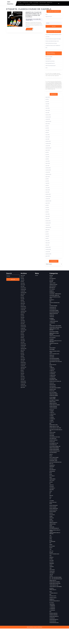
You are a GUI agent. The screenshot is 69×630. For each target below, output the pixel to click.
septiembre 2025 (48, 121)
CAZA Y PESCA (52, 480)
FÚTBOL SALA (26, 2)
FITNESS (51, 519)
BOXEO (51, 477)
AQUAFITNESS (52, 466)
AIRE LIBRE (51, 275)
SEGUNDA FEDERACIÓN (53, 406)
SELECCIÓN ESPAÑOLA (53, 452)
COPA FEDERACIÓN (53, 386)
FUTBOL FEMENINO (53, 397)
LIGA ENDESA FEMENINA (53, 305)
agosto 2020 (23, 387)
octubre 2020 (48, 251)
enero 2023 (22, 342)
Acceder (36, 275)
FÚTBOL (20, 2)
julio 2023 (47, 178)
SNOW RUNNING (52, 349)
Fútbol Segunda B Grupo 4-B (50, 63)
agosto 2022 (48, 203)
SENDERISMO (52, 563)
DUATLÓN (51, 513)
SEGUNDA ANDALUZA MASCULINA (55, 583)
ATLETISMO (35, 2)
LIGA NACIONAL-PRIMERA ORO (54, 295)
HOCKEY (51, 525)
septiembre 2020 (48, 253)
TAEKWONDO (52, 566)
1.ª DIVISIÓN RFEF (52, 369)
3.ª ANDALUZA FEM (53, 375)
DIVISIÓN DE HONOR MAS (53, 614)
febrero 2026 (48, 110)
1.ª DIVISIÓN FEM (52, 319)
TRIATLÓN (51, 574)
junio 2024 (47, 154)
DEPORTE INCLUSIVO (53, 364)
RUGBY (30, 2)
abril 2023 (47, 185)
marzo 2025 (47, 134)
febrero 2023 (48, 189)
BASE (50, 301)
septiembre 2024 (23, 311)
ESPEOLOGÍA (52, 517)
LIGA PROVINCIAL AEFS (53, 444)
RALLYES (51, 547)
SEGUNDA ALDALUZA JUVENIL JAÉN (55, 381)
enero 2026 (47, 112)
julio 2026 (47, 99)
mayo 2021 (47, 236)
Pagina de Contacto (49, 16)
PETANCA (51, 558)
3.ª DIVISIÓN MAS (52, 610)
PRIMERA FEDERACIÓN (53, 403)
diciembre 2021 (48, 220)
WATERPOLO (52, 588)
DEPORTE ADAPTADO (53, 502)
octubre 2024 (48, 145)
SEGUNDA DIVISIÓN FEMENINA (54, 449)
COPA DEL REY (52, 355)
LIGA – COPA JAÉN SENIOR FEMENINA (55, 577)
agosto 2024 (48, 150)
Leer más (30, 29)
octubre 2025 (48, 119)
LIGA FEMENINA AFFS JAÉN (54, 443)
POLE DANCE (52, 560)
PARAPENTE (51, 557)
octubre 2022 (48, 198)
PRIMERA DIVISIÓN (52, 401)
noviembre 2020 (48, 249)
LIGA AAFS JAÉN (52, 441)
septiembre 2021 (48, 227)
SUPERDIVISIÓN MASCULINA (54, 622)
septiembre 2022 (23, 348)
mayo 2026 (47, 103)
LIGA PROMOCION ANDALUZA (54, 528)
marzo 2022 (47, 214)
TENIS (50, 568)
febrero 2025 (48, 136)
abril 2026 (22, 281)
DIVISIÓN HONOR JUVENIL (54, 424)
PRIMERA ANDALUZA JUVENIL (54, 426)
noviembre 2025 (23, 289)
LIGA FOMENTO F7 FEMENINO (54, 400)
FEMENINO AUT (52, 599)
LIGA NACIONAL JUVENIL (53, 379)
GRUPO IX (51, 454)
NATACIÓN (51, 552)
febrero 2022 (48, 216)
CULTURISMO (52, 500)
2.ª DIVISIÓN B (52, 417)
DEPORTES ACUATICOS (53, 510)
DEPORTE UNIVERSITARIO (54, 508)
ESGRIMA (51, 516)
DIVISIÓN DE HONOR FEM (53, 440)
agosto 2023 (48, 176)
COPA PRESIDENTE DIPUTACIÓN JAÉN (56, 361)
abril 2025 (47, 132)
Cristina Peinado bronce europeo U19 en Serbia (53, 38)
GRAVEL (51, 491)
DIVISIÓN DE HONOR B (53, 597)
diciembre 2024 (48, 141)
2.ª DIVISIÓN (51, 415)
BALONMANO (27, 4)
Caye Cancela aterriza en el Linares (51, 43)
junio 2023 (22, 334)
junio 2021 (22, 371)
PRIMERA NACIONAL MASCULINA (55, 335)
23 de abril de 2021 (29, 19)
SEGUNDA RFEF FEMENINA (54, 395)
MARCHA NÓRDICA (52, 347)
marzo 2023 (47, 187)
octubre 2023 (48, 172)
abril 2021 (47, 238)
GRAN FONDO (52, 489)
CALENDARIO (52, 339)
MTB (50, 492)
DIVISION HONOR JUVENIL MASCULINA (56, 327)
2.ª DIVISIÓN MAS (52, 322)
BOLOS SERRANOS (53, 337)
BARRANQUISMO (52, 471)
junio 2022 (47, 207)
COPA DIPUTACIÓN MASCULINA (54, 302)
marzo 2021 (47, 240)
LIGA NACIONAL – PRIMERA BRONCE (55, 293)
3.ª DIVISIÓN (51, 420)
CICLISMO (51, 482)
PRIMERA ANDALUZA (53, 580)
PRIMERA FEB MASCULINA (54, 313)
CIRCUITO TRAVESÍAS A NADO (54, 353)
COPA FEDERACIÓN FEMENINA (54, 358)
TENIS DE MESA (42, 2)
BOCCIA (51, 474)
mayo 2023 (47, 183)
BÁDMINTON (49, 2)
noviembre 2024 (48, 143)
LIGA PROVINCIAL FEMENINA (54, 310)
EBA (50, 304)
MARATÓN (51, 495)
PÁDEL (51, 555)
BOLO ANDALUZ (52, 475)
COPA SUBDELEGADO (53, 438)
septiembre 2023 (48, 174)
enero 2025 (47, 139)
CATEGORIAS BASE (53, 378)
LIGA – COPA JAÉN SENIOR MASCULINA (56, 578)
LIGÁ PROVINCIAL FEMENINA (54, 331)
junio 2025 (22, 297)
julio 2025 (47, 125)
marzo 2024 (47, 161)
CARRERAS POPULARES (53, 284)
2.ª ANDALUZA (52, 370)
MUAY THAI (51, 463)
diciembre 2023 (48, 167)
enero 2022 (47, 218)
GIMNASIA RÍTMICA (53, 524)
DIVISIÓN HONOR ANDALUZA (54, 616)
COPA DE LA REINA (52, 398)
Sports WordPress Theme (31, 627)
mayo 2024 (47, 156)
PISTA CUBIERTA (52, 289)
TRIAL (50, 549)
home (46, 14)
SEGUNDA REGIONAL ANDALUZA (55, 600)
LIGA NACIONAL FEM (53, 307)
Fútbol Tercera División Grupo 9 (51, 65)
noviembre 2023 (23, 326)
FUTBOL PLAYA (52, 390)
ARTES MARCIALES (53, 278)
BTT (50, 483)
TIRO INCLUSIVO (52, 571)
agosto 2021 (48, 229)
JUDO (50, 535)
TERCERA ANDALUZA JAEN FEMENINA (56, 586)
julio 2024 (47, 152)
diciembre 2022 (48, 194)
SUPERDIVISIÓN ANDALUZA (54, 619)
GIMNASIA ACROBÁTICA (53, 522)
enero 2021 (22, 379)
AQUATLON (51, 468)
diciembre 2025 (48, 114)
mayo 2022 (47, 209)
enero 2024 (47, 165)
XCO (50, 498)
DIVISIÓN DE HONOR (53, 389)
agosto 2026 (48, 97)
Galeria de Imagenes (44, 4)
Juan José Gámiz (36, 19)
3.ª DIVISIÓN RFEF (52, 376)
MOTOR (51, 540)
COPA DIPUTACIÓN (52, 384)
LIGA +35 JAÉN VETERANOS (54, 457)
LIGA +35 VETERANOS (53, 392)
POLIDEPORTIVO (34, 4)
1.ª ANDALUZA (52, 367)
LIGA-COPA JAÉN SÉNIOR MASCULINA (55, 462)
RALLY (50, 497)
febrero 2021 (48, 242)
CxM (50, 344)
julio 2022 (47, 205)
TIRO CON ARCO (52, 569)
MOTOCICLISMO (52, 546)
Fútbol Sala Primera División (50, 61)
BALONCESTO (21, 4)
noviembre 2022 (48, 196)
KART (50, 542)
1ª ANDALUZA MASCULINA (54, 321)
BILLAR (51, 472)
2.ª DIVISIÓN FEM (52, 418)
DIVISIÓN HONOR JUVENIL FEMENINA (55, 325)
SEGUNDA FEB (52, 315)
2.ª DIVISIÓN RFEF (52, 373)
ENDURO (51, 544)
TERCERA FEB (52, 316)
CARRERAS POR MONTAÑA (54, 343)
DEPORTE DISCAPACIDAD (54, 505)
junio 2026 (47, 101)
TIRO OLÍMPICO (52, 572)
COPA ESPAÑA (52, 435)
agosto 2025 (48, 123)
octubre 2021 (48, 225)
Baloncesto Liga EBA (49, 56)
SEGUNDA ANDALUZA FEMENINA (55, 404)
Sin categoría (52, 602)
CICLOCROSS (52, 486)
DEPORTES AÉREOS (53, 511)
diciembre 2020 (48, 247)
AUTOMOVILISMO (52, 541)
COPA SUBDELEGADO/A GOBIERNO (55, 387)
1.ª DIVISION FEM (52, 605)
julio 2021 (47, 231)
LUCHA (51, 538)
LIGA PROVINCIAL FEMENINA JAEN (55, 446)
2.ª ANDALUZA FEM (53, 372)
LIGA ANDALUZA (52, 292)
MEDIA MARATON (52, 287)
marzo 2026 (47, 108)
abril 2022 (22, 356)
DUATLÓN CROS (52, 514)
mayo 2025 (47, 130)
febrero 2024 (48, 163)
